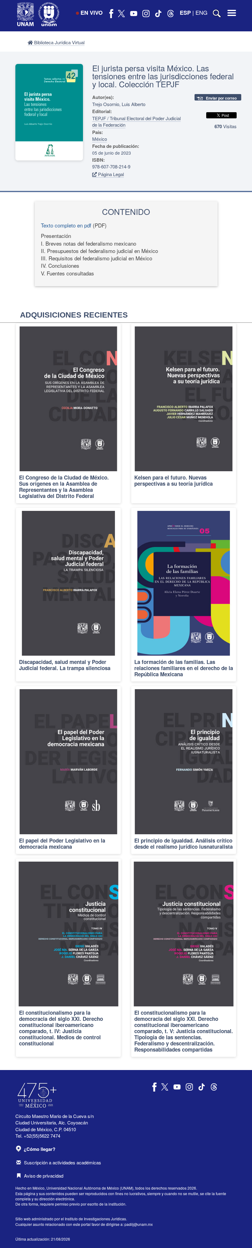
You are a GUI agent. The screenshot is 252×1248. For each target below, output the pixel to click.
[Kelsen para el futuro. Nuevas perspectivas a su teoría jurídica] (183, 413)
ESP (185, 13)
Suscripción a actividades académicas (62, 1162)
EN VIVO (92, 13)
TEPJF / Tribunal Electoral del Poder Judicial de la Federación (136, 121)
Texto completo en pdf (66, 225)
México (99, 139)
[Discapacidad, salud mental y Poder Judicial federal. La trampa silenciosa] (68, 594)
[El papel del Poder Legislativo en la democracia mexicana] (68, 770)
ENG (201, 12)
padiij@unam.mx (138, 1224)
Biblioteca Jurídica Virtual (59, 42)
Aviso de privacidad (43, 1175)
